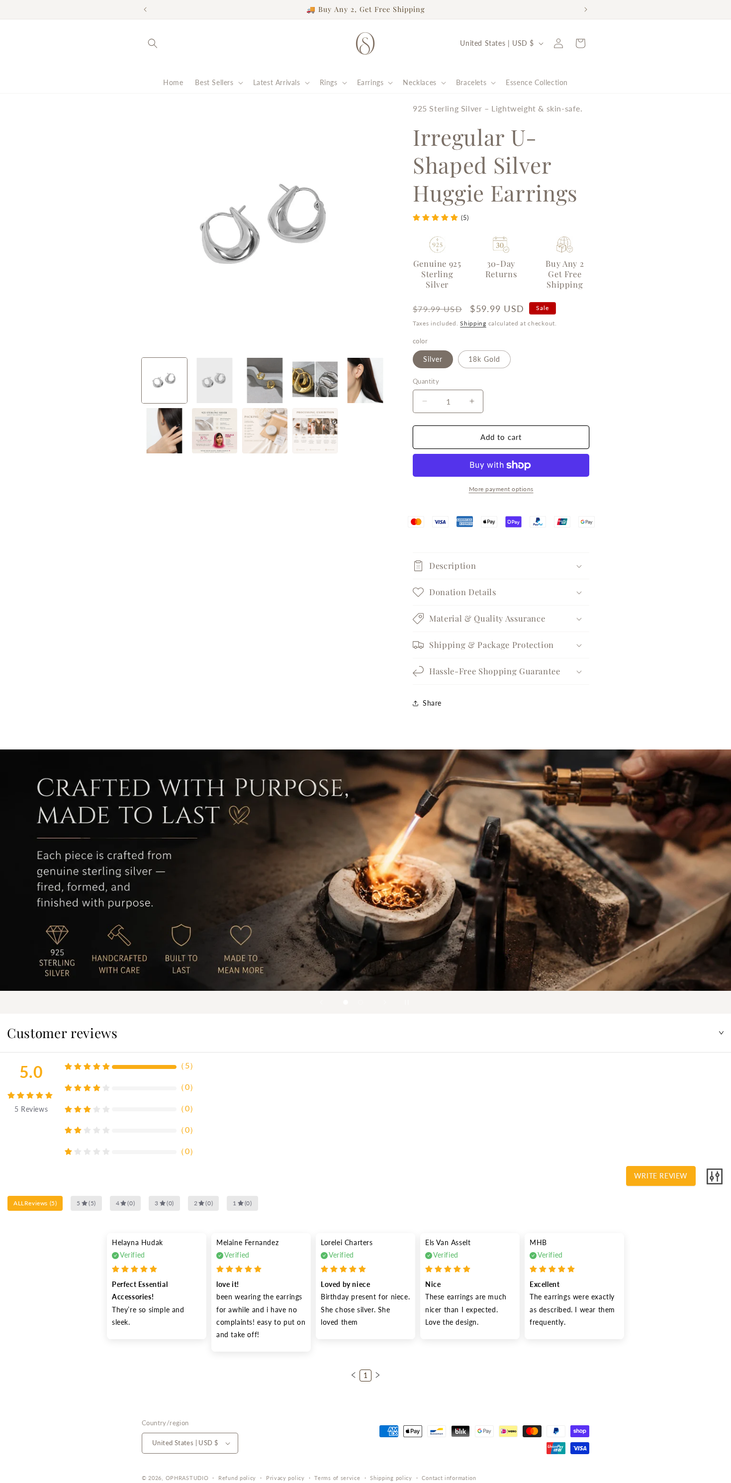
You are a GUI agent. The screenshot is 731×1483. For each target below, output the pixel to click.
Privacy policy (285, 1478)
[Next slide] (385, 1002)
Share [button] (432, 703)
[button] (153, 43)
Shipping (473, 323)
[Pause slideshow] (410, 1002)
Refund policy (237, 1478)
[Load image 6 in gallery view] (164, 430)
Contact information (449, 1478)
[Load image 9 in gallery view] (264, 430)
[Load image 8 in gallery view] (214, 430)
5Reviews (31, 1109)
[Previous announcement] (145, 9)
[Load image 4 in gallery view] (315, 380)
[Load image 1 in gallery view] (164, 380)
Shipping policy (391, 1478)
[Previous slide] (321, 1002)
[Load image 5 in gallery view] (365, 380)
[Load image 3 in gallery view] (264, 380)
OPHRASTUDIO (187, 1478)
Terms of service (337, 1478)
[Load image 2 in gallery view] (214, 380)
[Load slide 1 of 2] (345, 1002)
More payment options (501, 489)
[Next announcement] (586, 9)
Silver (433, 359)
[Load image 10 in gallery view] (315, 430)
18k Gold (484, 359)
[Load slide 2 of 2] (360, 1002)
